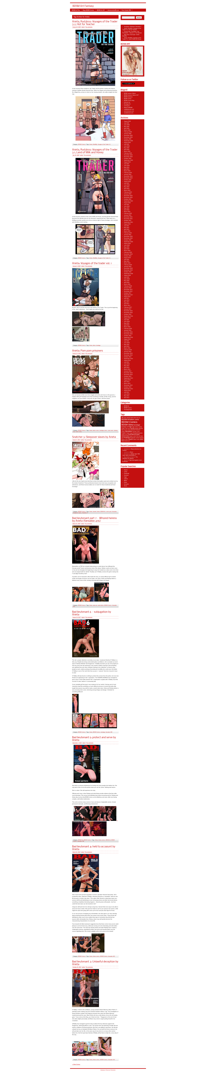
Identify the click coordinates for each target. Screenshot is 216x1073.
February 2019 (128, 264)
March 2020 (127, 250)
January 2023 (127, 194)
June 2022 (127, 206)
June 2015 (127, 342)
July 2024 (126, 163)
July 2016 (126, 319)
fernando (126, 484)
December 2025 (128, 135)
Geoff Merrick (132, 434)
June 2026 (127, 124)
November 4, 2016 (77, 743)
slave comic (79, 431)
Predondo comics (134, 437)
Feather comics (129, 433)
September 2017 (128, 294)
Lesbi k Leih (136, 436)
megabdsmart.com (129, 109)
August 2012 (127, 390)
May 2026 (126, 126)
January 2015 (127, 351)
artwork (94, 511)
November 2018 (128, 270)
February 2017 (128, 307)
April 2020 (126, 248)
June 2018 (127, 279)
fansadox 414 (111, 1059)
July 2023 (126, 183)
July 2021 (126, 225)
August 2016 (127, 318)
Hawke (131, 436)
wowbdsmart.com (128, 112)
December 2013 (128, 372)
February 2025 (128, 153)
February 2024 (128, 172)
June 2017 (127, 300)
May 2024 (126, 167)
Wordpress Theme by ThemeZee (108, 1070)
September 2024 (128, 160)
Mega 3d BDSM (128, 107)
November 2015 (128, 333)
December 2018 (128, 268)
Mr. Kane (141, 436)
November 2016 (128, 312)
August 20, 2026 (77, 27)
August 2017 (127, 296)
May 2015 (126, 344)
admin (83, 27)
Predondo (127, 437)
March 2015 (127, 348)
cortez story (127, 428)
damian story (138, 428)
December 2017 (128, 289)
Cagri (130, 427)
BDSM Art (102, 511)
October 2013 (127, 376)
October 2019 (127, 256)
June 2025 (127, 146)
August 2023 (127, 181)
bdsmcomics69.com (113, 10)
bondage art (125, 426)
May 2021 (126, 227)
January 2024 (127, 174)
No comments (89, 27)
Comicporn (127, 105)
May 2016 (126, 323)
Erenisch (133, 429)
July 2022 (126, 204)
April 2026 (126, 128)
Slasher (130, 439)
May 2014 (126, 365)
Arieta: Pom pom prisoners (87, 350)
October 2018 (127, 271)
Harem (126, 470)
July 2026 (126, 123)
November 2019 (128, 254)
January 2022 (127, 215)
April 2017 (126, 303)
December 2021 (128, 217)
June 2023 (127, 185)
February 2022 (128, 213)
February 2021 (128, 232)
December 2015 (128, 332)
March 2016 (127, 326)
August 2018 (127, 275)
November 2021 (128, 218)
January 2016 (127, 330)
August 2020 (127, 243)
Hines (125, 482)
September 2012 (128, 388)
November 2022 (128, 197)
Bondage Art (127, 104)
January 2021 (127, 234)
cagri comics (135, 426)
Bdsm (125, 480)
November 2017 (128, 291)
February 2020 (128, 252)
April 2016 (126, 325)
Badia (132, 417)
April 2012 (126, 397)
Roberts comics (125, 439)
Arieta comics (101, 840)
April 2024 (126, 169)
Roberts (141, 437)
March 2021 (127, 231)
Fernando (135, 433)
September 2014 (128, 358)
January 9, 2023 (76, 266)
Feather (124, 433)
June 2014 (127, 364)
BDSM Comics (81, 144)
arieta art (95, 605)
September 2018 (128, 273)
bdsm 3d (138, 417)
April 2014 (126, 367)
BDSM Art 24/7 (101, 10)
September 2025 (128, 140)
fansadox (114, 511)
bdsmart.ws (127, 102)
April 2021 (126, 229)
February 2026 (128, 132)
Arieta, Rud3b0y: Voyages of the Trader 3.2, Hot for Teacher (131, 29)
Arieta (90, 144)
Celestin (140, 426)
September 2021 (128, 222)
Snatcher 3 (84, 512)
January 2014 (127, 371)
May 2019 (126, 261)
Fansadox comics (136, 431)
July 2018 (126, 277)
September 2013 (128, 378)
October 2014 (127, 356)
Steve (123, 441)
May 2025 (126, 147)
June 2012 (127, 394)
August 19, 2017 (77, 617)
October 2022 (127, 199)
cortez (125, 471)
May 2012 (126, 395)
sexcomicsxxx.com (129, 111)
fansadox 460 (109, 732)
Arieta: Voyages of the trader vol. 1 (92, 263)
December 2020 (128, 236)
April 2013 (126, 381)
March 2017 (127, 305)
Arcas (125, 485)
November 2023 (128, 178)
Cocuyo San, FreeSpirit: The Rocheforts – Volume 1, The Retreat (132, 32)
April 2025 (126, 149)
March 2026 (127, 130)
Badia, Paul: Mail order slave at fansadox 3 (131, 454)
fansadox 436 (80, 841)
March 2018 (127, 284)
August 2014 (127, 360)
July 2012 (126, 392)
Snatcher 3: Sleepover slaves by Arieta (94, 437)
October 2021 (127, 220)
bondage (98, 345)
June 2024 (127, 165)
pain (123, 437)
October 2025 (127, 139)
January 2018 (127, 287)
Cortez (123, 428)
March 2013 (127, 383)
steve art (127, 441)
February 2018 (128, 286)
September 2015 (128, 337)
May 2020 (126, 247)
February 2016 (128, 328)
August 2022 (127, 202)
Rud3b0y (95, 144)
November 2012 (128, 385)
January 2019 (127, 266)
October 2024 (127, 158)
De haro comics (127, 429)
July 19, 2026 (76, 155)
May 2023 (126, 186)
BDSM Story (127, 424)
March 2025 (127, 151)
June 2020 (127, 245)
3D (122, 417)
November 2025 (128, 137)
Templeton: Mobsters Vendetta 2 (132, 26)
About (141, 6)
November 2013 (128, 374)
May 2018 (126, 280)
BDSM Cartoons (128, 97)
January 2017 (127, 309)
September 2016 (128, 316)
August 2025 (127, 142)
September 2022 (128, 201)
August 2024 (127, 162)
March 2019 (127, 263)
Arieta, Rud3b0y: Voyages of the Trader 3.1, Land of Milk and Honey (94, 151)
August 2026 (127, 121)
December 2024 (128, 155)
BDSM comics (127, 98)
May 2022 (126, 208)
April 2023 (126, 188)
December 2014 (128, 353)
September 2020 (128, 241)
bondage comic (103, 430)
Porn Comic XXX (126, 10)
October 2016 (127, 314)
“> (73, 782)
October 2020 (127, 240)
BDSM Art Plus (76, 10)
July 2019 (126, 259)
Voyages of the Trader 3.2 (104, 144)
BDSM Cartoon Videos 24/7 (131, 95)
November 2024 (128, 156)
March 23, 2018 (76, 523)
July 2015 (126, 341)
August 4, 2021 (76, 439)
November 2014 (128, 355)
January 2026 (127, 133)
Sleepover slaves (77, 512)
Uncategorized (128, 409)
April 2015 (126, 346)
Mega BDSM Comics (88, 10)
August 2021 (127, 224)
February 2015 (128, 349)
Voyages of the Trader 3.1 (104, 258)
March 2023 (127, 190)
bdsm (94, 345)
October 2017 (127, 293)
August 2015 (127, 339)
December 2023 (128, 176)
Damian (132, 428)
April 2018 (126, 282)
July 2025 (126, 144)
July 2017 (126, 298)
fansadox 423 (111, 956)
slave (141, 439)
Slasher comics (136, 439)
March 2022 (127, 211)
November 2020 (128, 238)
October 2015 (127, 335)
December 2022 (128, 195)
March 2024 (127, 170)
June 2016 (127, 321)
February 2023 (128, 192)
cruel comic (110, 430)
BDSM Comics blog (129, 100)
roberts (126, 478)
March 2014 (127, 369)
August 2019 (127, 257)
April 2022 (126, 209)
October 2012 (127, 387)
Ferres (126, 434)
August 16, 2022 (77, 353)
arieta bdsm (101, 605)
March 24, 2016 (76, 852)
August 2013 (127, 380)
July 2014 (126, 362)
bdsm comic (96, 430)
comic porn (108, 511)
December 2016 (128, 310)
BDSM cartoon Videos (130, 93)
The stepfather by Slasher (130, 457)
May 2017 (126, 302)
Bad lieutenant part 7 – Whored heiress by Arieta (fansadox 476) (94, 519)
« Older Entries (76, 1064)
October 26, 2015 (77, 967)
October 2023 (127, 179)
